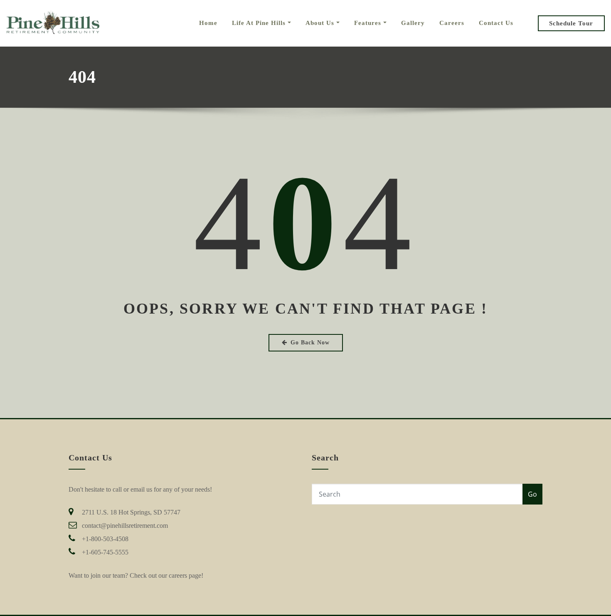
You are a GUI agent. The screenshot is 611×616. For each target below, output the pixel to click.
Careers (451, 23)
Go (532, 494)
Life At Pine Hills (260, 23)
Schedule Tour (571, 23)
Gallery (413, 23)
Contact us (496, 23)
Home (208, 23)
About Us (321, 23)
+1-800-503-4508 (105, 538)
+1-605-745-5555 (105, 552)
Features (368, 23)
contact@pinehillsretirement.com (125, 525)
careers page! (186, 575)
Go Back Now (310, 342)
